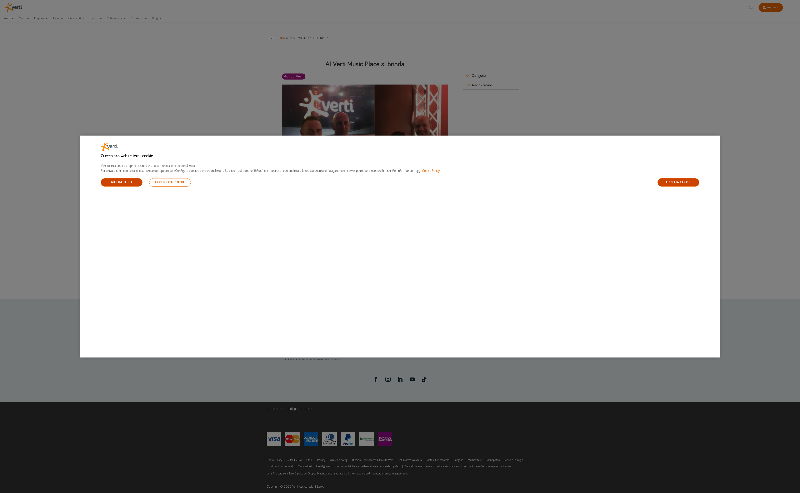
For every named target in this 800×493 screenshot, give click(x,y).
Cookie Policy (431, 170)
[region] (400, 246)
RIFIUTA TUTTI (121, 182)
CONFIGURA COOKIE (170, 182)
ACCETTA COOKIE (678, 182)
